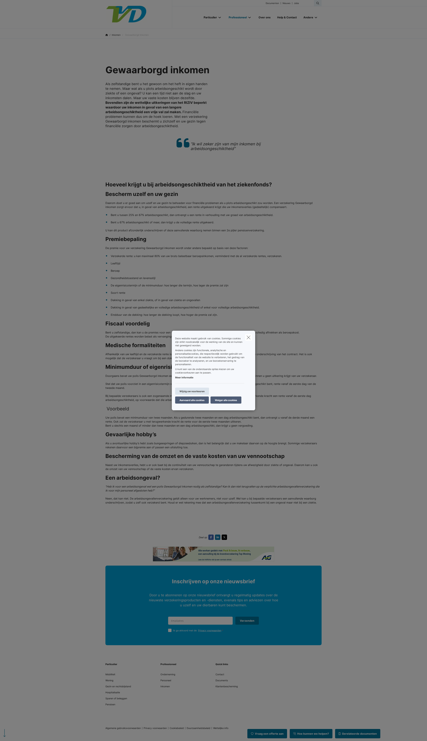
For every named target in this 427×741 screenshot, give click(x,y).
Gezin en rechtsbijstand (118, 686)
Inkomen (165, 686)
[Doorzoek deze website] (318, 3)
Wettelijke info (220, 728)
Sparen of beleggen (116, 698)
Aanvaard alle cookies (191, 400)
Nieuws (286, 3)
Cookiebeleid (177, 728)
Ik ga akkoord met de (197, 630)
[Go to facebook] (211, 537)
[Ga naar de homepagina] (138, 14)
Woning (109, 680)
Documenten (272, 3)
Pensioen (110, 704)
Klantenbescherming (227, 686)
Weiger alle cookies (226, 400)
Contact (220, 674)
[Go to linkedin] (218, 537)
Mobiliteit (110, 674)
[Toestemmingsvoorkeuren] (13, 734)
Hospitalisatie (112, 692)
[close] (248, 337)
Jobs (296, 3)
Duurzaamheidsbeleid (198, 728)
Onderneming (167, 674)
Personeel (165, 680)
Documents (222, 680)
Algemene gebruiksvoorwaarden (123, 728)
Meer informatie (184, 377)
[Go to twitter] (225, 537)
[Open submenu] (220, 17)
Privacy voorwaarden (209, 630)
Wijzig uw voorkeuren (192, 391)
